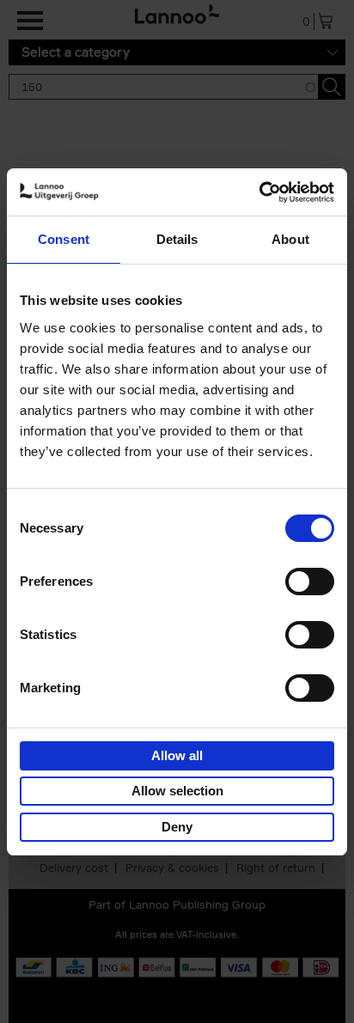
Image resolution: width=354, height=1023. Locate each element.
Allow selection (177, 790)
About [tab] (290, 239)
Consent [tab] (63, 239)
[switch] (309, 581)
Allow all (177, 755)
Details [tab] (177, 239)
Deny (177, 826)
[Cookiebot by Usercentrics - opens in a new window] (259, 192)
